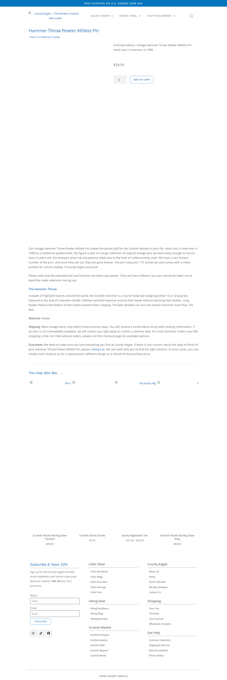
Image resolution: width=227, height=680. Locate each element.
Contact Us (155, 592)
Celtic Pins (95, 592)
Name (33, 595)
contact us (98, 349)
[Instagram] (33, 633)
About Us (154, 571)
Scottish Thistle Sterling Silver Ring (177, 537)
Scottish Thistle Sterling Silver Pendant (50, 537)
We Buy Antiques (158, 587)
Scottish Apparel (99, 650)
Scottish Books (98, 655)
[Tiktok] (41, 633)
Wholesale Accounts (160, 623)
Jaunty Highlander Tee (135, 535)
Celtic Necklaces (99, 571)
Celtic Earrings (98, 587)
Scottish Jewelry (99, 640)
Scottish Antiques (99, 634)
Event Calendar (157, 581)
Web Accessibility (158, 650)
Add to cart (142, 79)
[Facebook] (49, 633)
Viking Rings (96, 613)
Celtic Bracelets (98, 581)
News (152, 576)
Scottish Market (159, 16)
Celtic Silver (100, 16)
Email (33, 608)
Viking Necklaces (99, 608)
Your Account (156, 618)
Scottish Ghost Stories (92, 535)
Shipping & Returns (159, 645)
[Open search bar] (191, 16)
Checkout (154, 613)
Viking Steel (128, 16)
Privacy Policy (156, 655)
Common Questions (160, 640)
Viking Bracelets (99, 618)
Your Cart (154, 608)
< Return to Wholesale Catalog (44, 37)
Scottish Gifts (97, 645)
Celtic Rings (96, 576)
